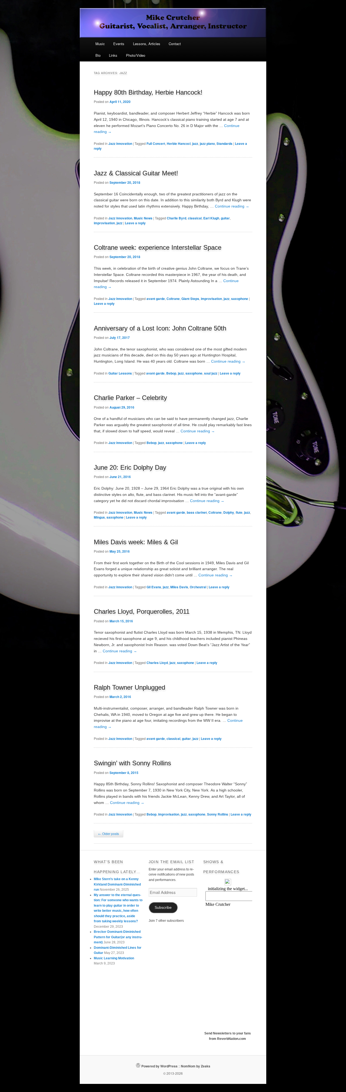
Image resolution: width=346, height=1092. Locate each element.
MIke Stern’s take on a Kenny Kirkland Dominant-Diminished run (117, 884)
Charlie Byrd (176, 218)
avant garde (156, 298)
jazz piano (207, 143)
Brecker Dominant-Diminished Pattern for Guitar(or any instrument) (118, 937)
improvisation (104, 223)
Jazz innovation (120, 143)
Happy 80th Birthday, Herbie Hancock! (148, 92)
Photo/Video (135, 55)
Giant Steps (190, 298)
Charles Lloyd (157, 662)
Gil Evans (154, 587)
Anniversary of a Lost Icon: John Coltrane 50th (160, 328)
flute (239, 512)
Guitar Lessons (120, 373)
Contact (175, 43)
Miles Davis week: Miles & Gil (136, 542)
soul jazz (210, 373)
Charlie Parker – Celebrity (130, 397)
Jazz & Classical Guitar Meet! (136, 173)
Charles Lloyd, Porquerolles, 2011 (141, 611)
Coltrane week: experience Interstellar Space (157, 247)
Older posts (108, 833)
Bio (98, 55)
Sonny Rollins (217, 814)
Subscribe (163, 908)
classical (195, 218)
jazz (195, 143)
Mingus (99, 517)
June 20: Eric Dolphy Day (130, 467)
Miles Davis (179, 587)
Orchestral (198, 587)
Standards (224, 143)
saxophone (239, 298)
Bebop (171, 373)
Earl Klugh (211, 218)
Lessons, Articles (146, 43)
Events (118, 43)
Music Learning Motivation (114, 958)
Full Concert (156, 143)
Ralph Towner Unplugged (129, 687)
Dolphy (228, 512)
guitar (225, 218)
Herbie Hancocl (179, 143)
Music (100, 43)
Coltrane (173, 298)
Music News (143, 218)
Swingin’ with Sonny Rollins (132, 763)
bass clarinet (197, 512)
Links (113, 55)
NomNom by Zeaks (195, 1066)
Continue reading (232, 206)
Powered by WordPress (159, 1066)
